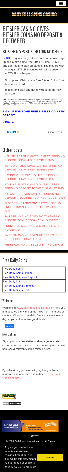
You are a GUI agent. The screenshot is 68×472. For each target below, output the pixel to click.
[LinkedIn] (14, 132)
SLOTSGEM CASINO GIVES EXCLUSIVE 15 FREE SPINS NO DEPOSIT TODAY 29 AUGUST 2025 (34, 207)
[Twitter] (11, 132)
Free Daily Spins (13, 268)
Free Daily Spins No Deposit (20, 277)
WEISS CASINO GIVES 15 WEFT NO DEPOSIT (34, 244)
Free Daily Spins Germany (18, 286)
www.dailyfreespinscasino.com (35, 307)
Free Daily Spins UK (15, 281)
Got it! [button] (50, 457)
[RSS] (18, 132)
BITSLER (9, 58)
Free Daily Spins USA (16, 290)
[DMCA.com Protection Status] (34, 404)
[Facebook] (8, 132)
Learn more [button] (29, 467)
